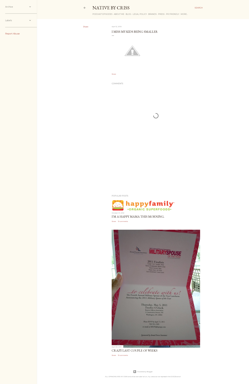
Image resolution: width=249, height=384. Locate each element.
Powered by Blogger (145, 372)
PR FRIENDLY (172, 14)
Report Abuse (12, 33)
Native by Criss (111, 8)
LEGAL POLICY (140, 14)
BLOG (128, 14)
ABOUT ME (119, 14)
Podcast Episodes (102, 14)
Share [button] (85, 27)
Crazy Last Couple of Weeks (134, 350)
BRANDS (152, 14)
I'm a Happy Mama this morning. (138, 217)
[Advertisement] (156, 170)
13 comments (123, 221)
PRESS (161, 14)
